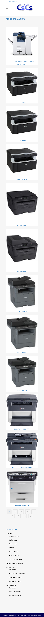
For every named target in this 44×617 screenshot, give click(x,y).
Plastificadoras (14, 555)
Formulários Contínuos (17, 574)
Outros (11, 548)
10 (24, 516)
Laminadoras (13, 544)
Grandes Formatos (15, 577)
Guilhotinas (13, 540)
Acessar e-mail (12, 2)
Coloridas (12, 570)
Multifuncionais (11, 585)
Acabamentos (14, 536)
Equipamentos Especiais (14, 563)
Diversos (9, 533)
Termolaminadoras (15, 559)
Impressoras (10, 567)
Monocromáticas (15, 581)
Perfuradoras (13, 552)
